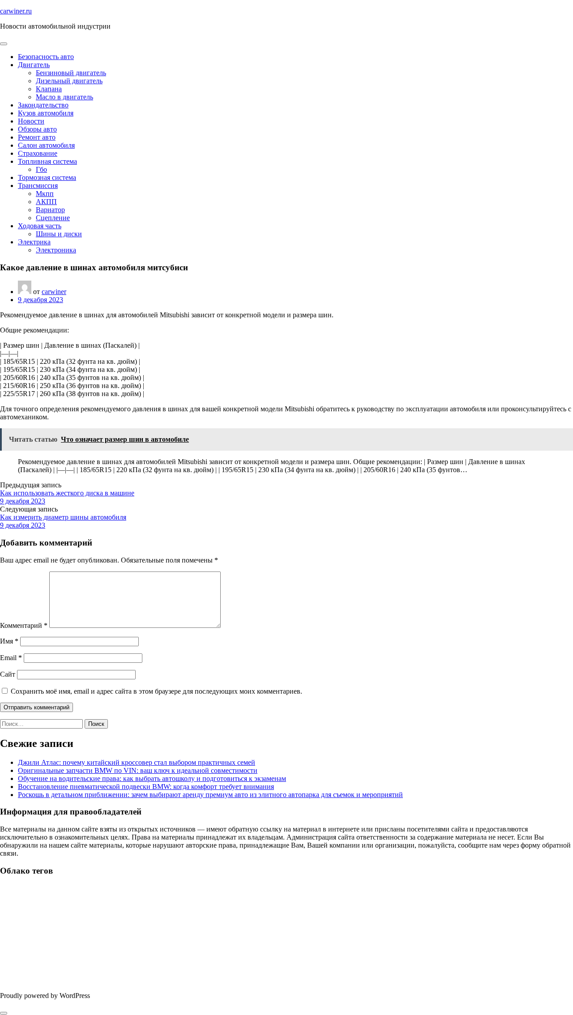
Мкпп (45, 193)
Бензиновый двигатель (71, 73)
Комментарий (23, 625)
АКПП (46, 201)
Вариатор (50, 209)
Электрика (34, 242)
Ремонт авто (37, 137)
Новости (31, 121)
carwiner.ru (16, 11)
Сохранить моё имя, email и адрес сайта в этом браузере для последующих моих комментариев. (156, 691)
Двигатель (34, 64)
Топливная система (47, 161)
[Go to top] (3, 1013)
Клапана (49, 89)
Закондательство (43, 105)
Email (11, 657)
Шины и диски (59, 234)
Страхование (37, 153)
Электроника (56, 250)
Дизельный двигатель (69, 81)
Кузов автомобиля (45, 113)
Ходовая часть (39, 226)
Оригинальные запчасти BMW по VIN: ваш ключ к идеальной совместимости (137, 770)
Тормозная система (47, 177)
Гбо (41, 169)
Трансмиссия (38, 185)
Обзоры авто (37, 129)
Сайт (7, 674)
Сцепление (53, 218)
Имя (9, 641)
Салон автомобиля (46, 145)
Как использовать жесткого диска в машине (67, 493)
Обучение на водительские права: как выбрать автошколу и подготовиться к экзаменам (152, 778)
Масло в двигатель (64, 97)
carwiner (54, 291)
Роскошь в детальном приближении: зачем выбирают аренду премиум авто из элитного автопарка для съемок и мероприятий (210, 794)
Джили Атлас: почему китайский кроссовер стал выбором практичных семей (136, 762)
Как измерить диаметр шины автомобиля (63, 517)
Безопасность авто (46, 56)
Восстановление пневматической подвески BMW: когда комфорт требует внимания (146, 786)
